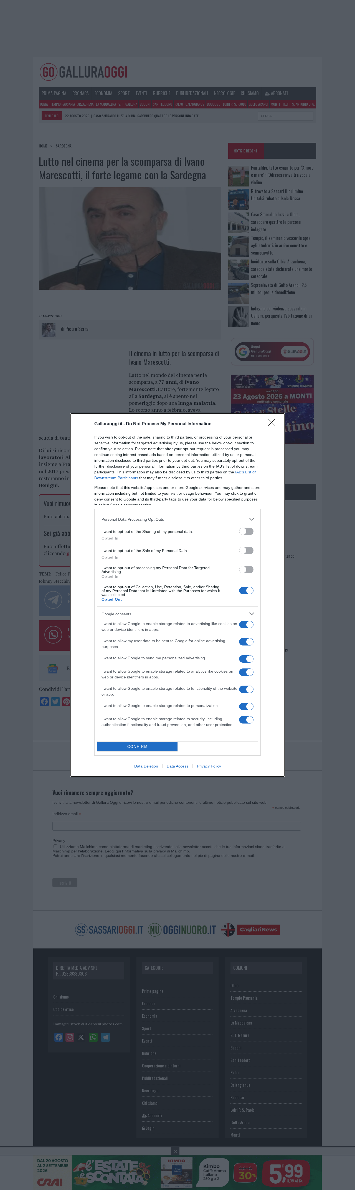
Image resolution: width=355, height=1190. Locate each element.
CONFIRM (137, 747)
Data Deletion (146, 766)
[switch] (246, 531)
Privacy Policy (209, 766)
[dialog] (177, 595)
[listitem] (177, 519)
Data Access (177, 766)
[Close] (273, 424)
